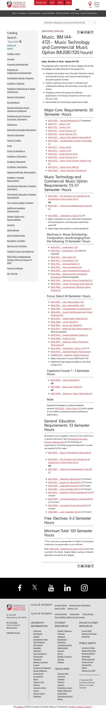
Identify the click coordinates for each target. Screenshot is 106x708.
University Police (88, 648)
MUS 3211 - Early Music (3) (63, 257)
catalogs (20, 706)
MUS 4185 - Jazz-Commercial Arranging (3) (70, 270)
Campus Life (72, 608)
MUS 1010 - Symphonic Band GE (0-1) (65, 482)
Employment (74, 614)
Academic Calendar (15, 83)
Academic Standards (16, 161)
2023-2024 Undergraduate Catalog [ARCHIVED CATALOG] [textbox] (65, 22)
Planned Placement (15, 135)
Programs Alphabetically (17, 64)
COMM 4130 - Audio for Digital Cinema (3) (70, 355)
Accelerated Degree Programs (20, 78)
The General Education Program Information (21, 187)
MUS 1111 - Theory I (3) (59, 123)
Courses (10, 59)
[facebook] (19, 587)
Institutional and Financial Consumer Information (18, 118)
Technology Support (65, 696)
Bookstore (61, 636)
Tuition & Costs (88, 614)
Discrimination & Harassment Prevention (39, 656)
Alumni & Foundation (89, 13)
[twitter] (35, 587)
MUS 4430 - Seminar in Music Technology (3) (71, 393)
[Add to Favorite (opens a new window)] (82, 32)
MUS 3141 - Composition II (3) (64, 250)
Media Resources (64, 690)
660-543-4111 (11, 627)
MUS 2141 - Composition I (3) (64, 247)
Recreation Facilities (16, 240)
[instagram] (84, 587)
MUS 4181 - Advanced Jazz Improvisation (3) (71, 328)
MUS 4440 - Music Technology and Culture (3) (72, 283)
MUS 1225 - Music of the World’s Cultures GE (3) (69, 137)
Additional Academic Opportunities (16, 209)
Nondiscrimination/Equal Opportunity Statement (18, 109)
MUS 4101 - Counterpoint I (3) (64, 260)
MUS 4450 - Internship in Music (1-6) (65, 215)
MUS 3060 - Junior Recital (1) (64, 321)
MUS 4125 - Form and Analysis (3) (66, 267)
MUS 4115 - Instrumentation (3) (65, 263)
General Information (16, 97)
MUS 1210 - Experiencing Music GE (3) (67, 548)
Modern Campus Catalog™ (80, 706)
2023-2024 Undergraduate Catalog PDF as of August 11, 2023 (19, 259)
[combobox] (70, 22)
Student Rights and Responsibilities (15, 218)
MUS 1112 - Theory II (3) (59, 127)
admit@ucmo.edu (13, 632)
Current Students (48, 13)
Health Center (63, 648)
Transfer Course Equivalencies (20, 251)
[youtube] (51, 587)
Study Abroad (13, 230)
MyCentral (61, 642)
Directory (61, 682)
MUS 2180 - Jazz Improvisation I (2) (67, 302)
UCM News (75, 13)
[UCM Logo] (16, 607)
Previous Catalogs (15, 268)
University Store (61, 605)
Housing (11, 224)
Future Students (34, 13)
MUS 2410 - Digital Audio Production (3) (69, 318)
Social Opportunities (16, 235)
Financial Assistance (16, 151)
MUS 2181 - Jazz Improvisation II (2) (67, 305)
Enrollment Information (17, 167)
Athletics (61, 662)
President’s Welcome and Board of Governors (21, 90)
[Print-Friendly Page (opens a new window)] (88, 32)
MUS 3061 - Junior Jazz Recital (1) (66, 325)
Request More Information (79, 605)
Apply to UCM (60, 608)
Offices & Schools (62, 13)
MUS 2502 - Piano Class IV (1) (68, 408)
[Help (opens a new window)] (92, 32)
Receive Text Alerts (89, 650)
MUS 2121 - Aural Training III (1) (62, 153)
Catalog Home (13, 53)
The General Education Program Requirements (21, 196)
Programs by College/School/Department (19, 71)
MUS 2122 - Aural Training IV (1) (62, 157)
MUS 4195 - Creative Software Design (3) (69, 335)
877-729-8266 (11, 622)
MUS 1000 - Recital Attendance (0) (64, 120)
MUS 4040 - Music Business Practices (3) (67, 170)
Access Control (87, 662)
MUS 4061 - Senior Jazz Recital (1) (66, 386)
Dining (60, 653)
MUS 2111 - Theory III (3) (59, 147)
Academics (22, 13)
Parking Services (88, 659)
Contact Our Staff (88, 670)
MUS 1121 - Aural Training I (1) (62, 130)
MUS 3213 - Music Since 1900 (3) (63, 167)
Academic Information (17, 156)
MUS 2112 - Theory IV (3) (59, 150)
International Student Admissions (21, 129)
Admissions (12, 124)
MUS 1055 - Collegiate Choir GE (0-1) (64, 485)
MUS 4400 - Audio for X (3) (63, 338)
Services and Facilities (17, 246)
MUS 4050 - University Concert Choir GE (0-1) (68, 505)
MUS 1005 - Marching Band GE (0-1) (65, 479)
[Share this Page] (85, 32)
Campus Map (63, 673)
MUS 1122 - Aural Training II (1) (62, 134)
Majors (60, 699)
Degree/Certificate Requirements (21, 172)
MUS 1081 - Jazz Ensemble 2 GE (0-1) (65, 489)
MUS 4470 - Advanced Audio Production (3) (70, 351)
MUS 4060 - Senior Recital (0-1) (65, 380)
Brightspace (62, 639)
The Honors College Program (20, 202)
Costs (9, 145)
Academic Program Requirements (15, 179)
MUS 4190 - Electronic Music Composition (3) (71, 280)
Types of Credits (14, 140)
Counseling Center (65, 645)
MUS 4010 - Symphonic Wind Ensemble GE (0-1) (69, 492)
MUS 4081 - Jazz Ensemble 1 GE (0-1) (65, 511)
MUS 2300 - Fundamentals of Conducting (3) (71, 308)
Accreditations (13, 102)
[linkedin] (67, 587)
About (14, 13)
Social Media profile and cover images (70, 617)
